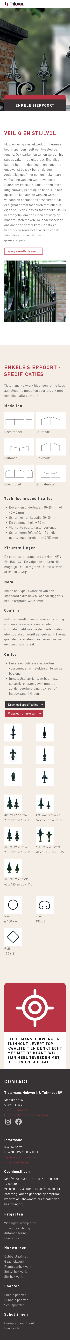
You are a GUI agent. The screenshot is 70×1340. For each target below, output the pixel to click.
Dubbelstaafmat (16, 1256)
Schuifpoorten (14, 1305)
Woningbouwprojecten (20, 1223)
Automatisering (15, 1233)
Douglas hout (13, 1328)
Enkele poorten (15, 1295)
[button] (64, 4)
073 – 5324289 (17, 1110)
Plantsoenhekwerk (18, 1266)
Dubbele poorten (16, 1300)
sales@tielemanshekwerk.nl (29, 1115)
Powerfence (12, 1238)
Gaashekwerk (14, 1261)
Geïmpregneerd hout (19, 1323)
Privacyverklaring (17, 1162)
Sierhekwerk (13, 1276)
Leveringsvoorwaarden (20, 1157)
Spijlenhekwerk (15, 1271)
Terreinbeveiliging (17, 1228)
